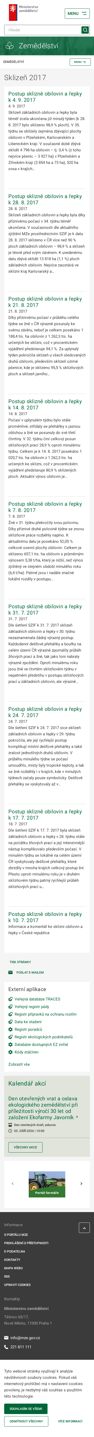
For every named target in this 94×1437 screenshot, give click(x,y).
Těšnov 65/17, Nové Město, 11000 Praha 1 (28, 1320)
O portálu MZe (16, 1235)
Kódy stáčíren (26, 1052)
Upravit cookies (17, 1285)
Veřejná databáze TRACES (37, 999)
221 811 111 (20, 1347)
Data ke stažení (28, 1021)
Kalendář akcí (27, 1083)
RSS (7, 1276)
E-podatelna (14, 1251)
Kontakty (12, 1260)
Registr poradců (28, 1029)
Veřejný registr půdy (32, 1006)
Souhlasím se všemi (26, 1409)
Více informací (70, 1421)
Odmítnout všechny (26, 1421)
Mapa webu (13, 1268)
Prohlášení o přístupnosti (26, 1243)
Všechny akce (25, 1147)
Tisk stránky (20, 962)
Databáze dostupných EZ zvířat (41, 1044)
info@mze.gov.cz (25, 1337)
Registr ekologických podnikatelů (44, 1037)
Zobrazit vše (19, 1064)
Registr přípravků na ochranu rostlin (46, 1014)
